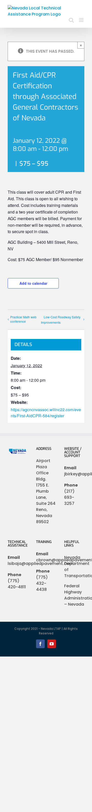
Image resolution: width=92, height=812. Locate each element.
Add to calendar (33, 283)
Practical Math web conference (23, 319)
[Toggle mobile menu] (81, 20)
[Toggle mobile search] (71, 20)
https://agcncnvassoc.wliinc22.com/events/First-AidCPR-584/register (46, 413)
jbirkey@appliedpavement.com (74, 474)
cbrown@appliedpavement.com (46, 560)
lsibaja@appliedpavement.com (18, 563)
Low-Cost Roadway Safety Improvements (60, 319)
